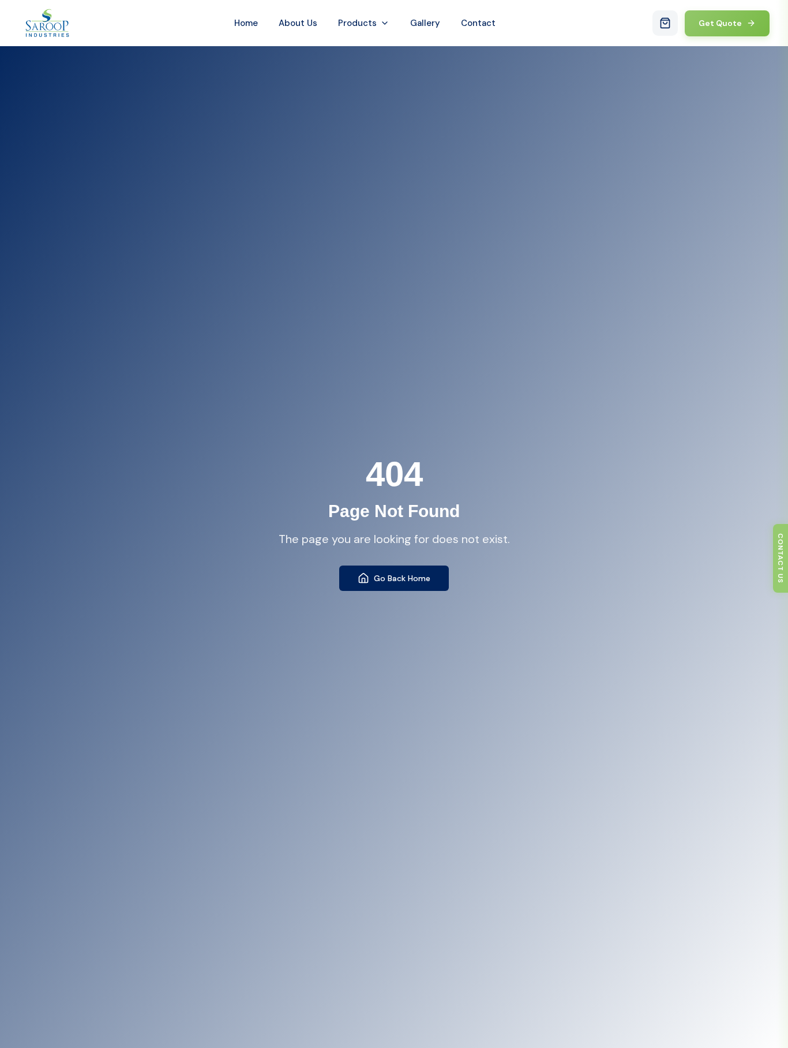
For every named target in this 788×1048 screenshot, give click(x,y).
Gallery (425, 23)
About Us (298, 23)
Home (246, 23)
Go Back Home (402, 578)
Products (357, 23)
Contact (478, 23)
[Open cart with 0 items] (665, 23)
